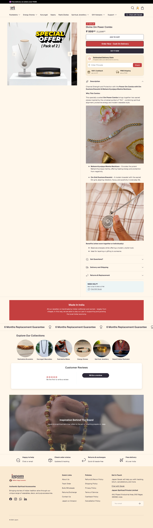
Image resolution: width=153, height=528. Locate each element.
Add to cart (115, 37)
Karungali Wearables (44, 359)
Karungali (44, 15)
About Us (65, 479)
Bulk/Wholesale (68, 488)
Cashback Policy (91, 497)
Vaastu (53, 15)
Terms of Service (91, 492)
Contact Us (66, 497)
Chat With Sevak (96, 289)
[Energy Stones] (83, 348)
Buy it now (115, 51)
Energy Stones (29, 15)
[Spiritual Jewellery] (102, 348)
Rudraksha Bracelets (25, 359)
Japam (16, 520)
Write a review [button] (95, 375)
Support (111, 15)
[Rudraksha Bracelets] (25, 348)
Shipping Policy (91, 484)
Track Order (66, 484)
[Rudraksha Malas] (63, 348)
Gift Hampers (97, 15)
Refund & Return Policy (94, 479)
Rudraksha (13, 15)
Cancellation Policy (92, 501)
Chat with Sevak (118, 486)
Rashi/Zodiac (63, 15)
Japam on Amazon (69, 501)
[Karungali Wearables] (44, 348)
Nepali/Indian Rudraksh (121, 359)
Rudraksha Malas (63, 359)
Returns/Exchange (69, 492)
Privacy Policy (90, 488)
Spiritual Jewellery (78, 15)
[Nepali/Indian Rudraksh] (121, 348)
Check (137, 65)
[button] (142, 8)
